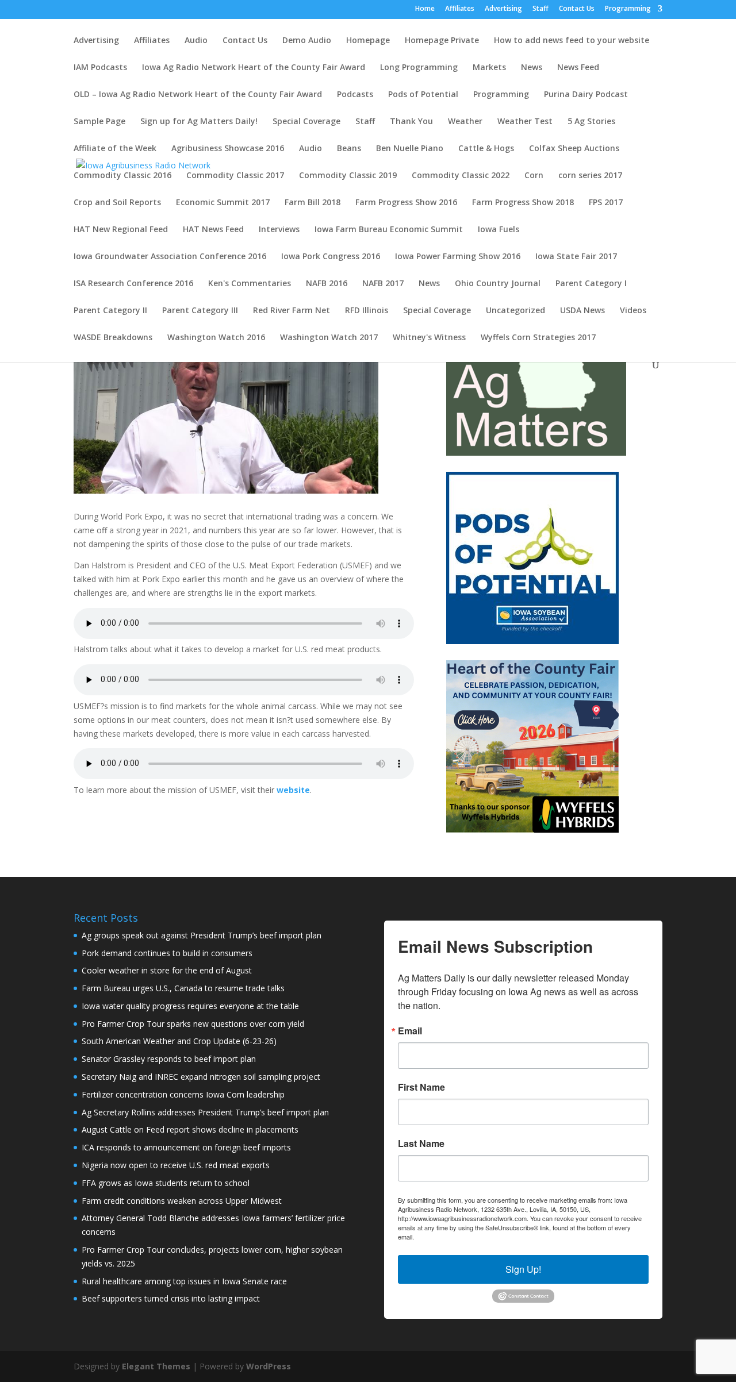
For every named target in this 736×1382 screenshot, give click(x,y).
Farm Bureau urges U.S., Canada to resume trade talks (183, 988)
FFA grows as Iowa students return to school (166, 1182)
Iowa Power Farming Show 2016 (457, 256)
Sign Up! (523, 1269)
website (293, 789)
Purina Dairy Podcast (586, 94)
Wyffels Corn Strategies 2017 (538, 337)
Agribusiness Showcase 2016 (227, 148)
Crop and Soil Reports (117, 202)
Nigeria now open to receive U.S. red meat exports (176, 1165)
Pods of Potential (423, 94)
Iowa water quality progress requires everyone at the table (190, 1005)
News (531, 67)
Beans (349, 148)
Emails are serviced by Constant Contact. (474, 1236)
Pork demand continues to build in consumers (167, 953)
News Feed (578, 67)
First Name (421, 1087)
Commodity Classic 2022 (460, 175)
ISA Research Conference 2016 (133, 283)
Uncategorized (515, 310)
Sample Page (99, 121)
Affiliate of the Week (115, 148)
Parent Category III (200, 310)
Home (425, 9)
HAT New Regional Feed (121, 229)
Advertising (503, 9)
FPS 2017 (606, 202)
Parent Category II (110, 310)
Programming (628, 9)
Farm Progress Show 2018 (523, 202)
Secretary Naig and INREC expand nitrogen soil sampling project (201, 1076)
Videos (633, 310)
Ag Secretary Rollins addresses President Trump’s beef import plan (205, 1112)
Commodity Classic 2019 (348, 175)
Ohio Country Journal (497, 283)
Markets (489, 67)
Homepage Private (442, 40)
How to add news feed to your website (571, 40)
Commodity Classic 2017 (235, 175)
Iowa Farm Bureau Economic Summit (389, 229)
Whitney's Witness (429, 337)
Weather (465, 121)
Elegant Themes (156, 1366)
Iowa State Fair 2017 (576, 256)
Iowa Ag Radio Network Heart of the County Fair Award (253, 67)
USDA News (582, 310)
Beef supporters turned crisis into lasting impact (171, 1298)
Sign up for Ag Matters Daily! (199, 121)
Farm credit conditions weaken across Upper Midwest (182, 1200)
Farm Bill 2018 (312, 202)
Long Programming (419, 67)
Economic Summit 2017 (223, 202)
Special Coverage (306, 121)
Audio (196, 40)
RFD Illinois (366, 310)
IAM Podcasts (100, 67)
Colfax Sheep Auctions (574, 148)
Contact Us (577, 9)
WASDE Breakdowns (113, 337)
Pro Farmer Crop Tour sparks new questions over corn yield (193, 1023)
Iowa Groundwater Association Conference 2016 (170, 256)
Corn (533, 175)
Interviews (279, 229)
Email (410, 1030)
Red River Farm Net (291, 310)
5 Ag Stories (591, 121)
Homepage (368, 40)
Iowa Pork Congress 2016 (330, 256)
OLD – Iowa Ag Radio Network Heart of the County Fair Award (198, 94)
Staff (540, 9)
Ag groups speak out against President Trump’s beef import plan (201, 935)
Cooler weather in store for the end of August (167, 970)
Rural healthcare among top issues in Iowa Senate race (184, 1281)
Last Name (421, 1143)
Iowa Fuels (498, 229)
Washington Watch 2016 (216, 337)
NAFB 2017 (383, 283)
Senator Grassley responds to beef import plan (169, 1058)
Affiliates (459, 9)
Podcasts (355, 94)
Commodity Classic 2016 (122, 175)
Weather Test (525, 121)
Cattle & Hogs (486, 148)
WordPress (268, 1366)
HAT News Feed (213, 229)
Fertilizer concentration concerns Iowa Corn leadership (183, 1094)
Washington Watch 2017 (329, 337)
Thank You (411, 121)
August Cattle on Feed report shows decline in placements (190, 1129)
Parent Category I (591, 283)
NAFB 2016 (326, 283)
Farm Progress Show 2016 (406, 202)
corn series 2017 (590, 175)
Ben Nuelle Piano (409, 148)
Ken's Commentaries (249, 283)
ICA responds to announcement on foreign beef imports (186, 1147)
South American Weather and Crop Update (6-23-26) (179, 1040)
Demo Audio (306, 40)
